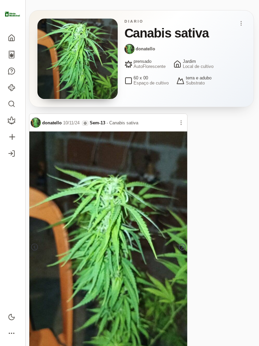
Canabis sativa (123, 122)
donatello (145, 48)
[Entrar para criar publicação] (13, 137)
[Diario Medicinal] (12, 14)
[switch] (13, 316)
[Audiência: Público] (85, 123)
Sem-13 (97, 122)
